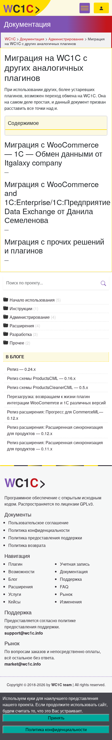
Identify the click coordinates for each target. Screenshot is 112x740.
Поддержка (71, 579)
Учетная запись (75, 564)
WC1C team (61, 684)
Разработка (23, 334)
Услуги (14, 594)
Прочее (19, 343)
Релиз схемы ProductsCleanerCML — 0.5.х (47, 387)
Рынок (66, 594)
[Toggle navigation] (84, 8)
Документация (27, 24)
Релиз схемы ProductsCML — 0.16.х (41, 378)
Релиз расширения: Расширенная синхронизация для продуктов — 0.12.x (55, 430)
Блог (12, 579)
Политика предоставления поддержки (45, 538)
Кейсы (14, 602)
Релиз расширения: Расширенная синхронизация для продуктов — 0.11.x (55, 445)
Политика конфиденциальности (39, 530)
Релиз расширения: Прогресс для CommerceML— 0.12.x (55, 415)
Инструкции (23, 308)
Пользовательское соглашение (38, 523)
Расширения (24, 326)
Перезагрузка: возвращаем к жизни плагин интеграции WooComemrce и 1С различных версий (56, 399)
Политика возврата (27, 545)
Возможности (21, 572)
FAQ (64, 587)
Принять (56, 718)
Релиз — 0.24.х (21, 369)
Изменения (71, 602)
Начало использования (35, 300)
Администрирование (32, 317)
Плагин (15, 564)
